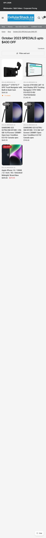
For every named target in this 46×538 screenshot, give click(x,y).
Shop (3, 27)
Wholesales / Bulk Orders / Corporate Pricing (20, 8)
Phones (10, 27)
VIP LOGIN (7, 3)
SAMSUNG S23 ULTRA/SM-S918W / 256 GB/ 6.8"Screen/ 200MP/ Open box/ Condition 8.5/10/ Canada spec (11, 133)
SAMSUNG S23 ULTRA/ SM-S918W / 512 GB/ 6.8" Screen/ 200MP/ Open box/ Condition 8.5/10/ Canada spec (33, 133)
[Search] (39, 18)
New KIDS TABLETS (22, 27)
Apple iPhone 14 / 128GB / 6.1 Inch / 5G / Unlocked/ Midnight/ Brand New (12, 172)
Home (3, 31)
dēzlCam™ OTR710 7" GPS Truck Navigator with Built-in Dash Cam (12, 87)
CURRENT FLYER (36, 27)
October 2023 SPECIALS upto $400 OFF (25, 31)
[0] (42, 18)
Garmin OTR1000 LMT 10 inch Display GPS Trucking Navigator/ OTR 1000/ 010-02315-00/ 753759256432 (33, 90)
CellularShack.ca (8, 82)
